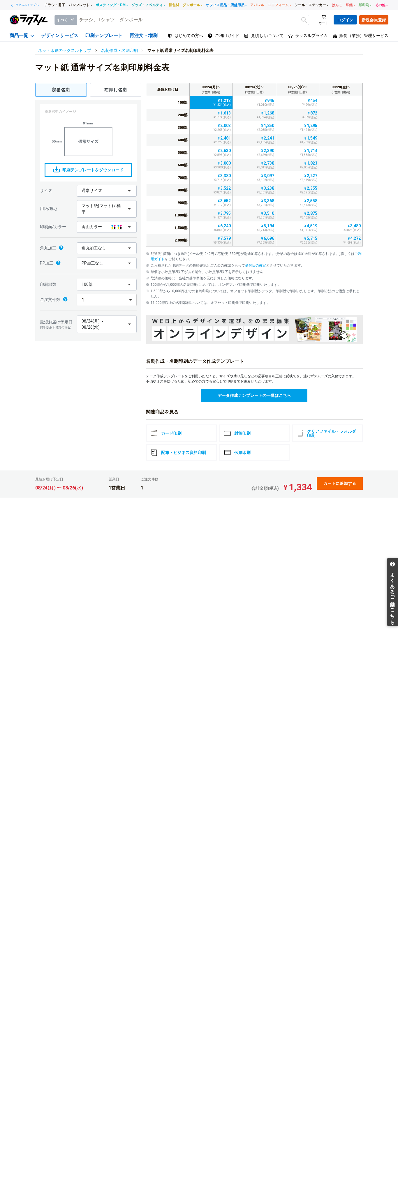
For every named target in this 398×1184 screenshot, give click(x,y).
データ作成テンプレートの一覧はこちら (254, 395)
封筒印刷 (242, 433)
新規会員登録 (374, 19)
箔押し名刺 (115, 90)
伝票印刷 (242, 452)
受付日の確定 (255, 265)
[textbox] (193, 20)
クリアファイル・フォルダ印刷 (331, 433)
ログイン (345, 19)
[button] (107, 191)
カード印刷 (171, 433)
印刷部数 (48, 284)
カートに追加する (339, 483)
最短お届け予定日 (56, 324)
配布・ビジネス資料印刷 (183, 452)
